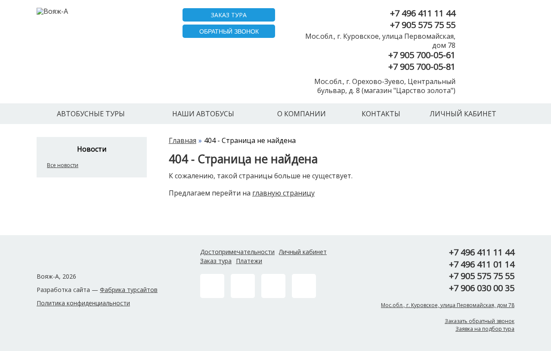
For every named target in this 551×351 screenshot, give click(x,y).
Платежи (249, 261)
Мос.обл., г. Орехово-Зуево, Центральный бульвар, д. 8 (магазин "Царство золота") (384, 86)
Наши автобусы (203, 113)
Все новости (62, 165)
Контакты (381, 113)
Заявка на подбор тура (484, 328)
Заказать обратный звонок (479, 321)
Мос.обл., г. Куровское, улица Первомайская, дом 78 (380, 40)
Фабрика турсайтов (129, 290)
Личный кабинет (463, 113)
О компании (301, 113)
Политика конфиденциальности (83, 303)
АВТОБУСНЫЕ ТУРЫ (91, 113)
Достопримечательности (237, 252)
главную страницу (283, 193)
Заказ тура (216, 261)
